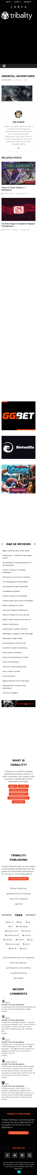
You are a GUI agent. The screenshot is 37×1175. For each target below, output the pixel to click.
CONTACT (23, 786)
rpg (29, 922)
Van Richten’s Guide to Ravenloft (15, 587)
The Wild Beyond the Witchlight (15, 582)
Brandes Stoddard (10, 230)
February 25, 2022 (22, 193)
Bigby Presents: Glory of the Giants (16, 551)
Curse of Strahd (9, 676)
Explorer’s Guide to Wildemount (15, 610)
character (27, 935)
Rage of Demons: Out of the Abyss (16, 681)
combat (24, 948)
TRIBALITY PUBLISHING (18, 879)
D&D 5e (10, 922)
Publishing (27, 2)
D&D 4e (13, 948)
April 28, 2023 (25, 230)
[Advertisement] (18, 41)
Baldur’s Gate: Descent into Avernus (17, 620)
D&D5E (27, 944)
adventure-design (13, 944)
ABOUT (12, 786)
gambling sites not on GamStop (18, 893)
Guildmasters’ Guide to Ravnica (15, 629)
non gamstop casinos (18, 973)
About (8, 2)
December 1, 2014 (21, 80)
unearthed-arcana (13, 935)
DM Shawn (7, 80)
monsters (21, 940)
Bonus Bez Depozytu (18, 963)
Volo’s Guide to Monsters (12, 653)
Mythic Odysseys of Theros (13, 605)
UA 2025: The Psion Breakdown (13, 1005)
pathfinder (8, 940)
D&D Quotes (18, 978)
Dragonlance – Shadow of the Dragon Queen (17, 556)
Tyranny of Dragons (10, 693)
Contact (17, 2)
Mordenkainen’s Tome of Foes (14, 643)
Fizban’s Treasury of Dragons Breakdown (14, 571)
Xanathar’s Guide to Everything (15, 648)
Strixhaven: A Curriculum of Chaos (16, 577)
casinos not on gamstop (18, 899)
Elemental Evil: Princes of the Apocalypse (14, 687)
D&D (20, 922)
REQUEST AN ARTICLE (18, 790)
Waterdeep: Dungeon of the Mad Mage (18, 634)
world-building (22, 926)
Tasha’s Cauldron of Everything (15, 596)
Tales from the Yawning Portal (14, 667)
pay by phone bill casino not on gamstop (18, 957)
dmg (30, 940)
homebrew (27, 931)
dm (11, 926)
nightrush (18, 904)
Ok (19, 1172)
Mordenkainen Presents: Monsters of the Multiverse (17, 564)
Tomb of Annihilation (11, 662)
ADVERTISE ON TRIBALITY (18, 798)
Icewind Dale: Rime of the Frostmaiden (18, 601)
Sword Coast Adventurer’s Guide (15, 657)
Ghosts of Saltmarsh (11, 624)
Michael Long (8, 193)
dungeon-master (12, 931)
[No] (34, 1167)
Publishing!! (18, 802)
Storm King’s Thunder (11, 671)
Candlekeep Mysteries (11, 591)
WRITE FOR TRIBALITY (18, 794)
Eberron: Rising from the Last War (16, 615)
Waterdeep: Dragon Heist (12, 638)
